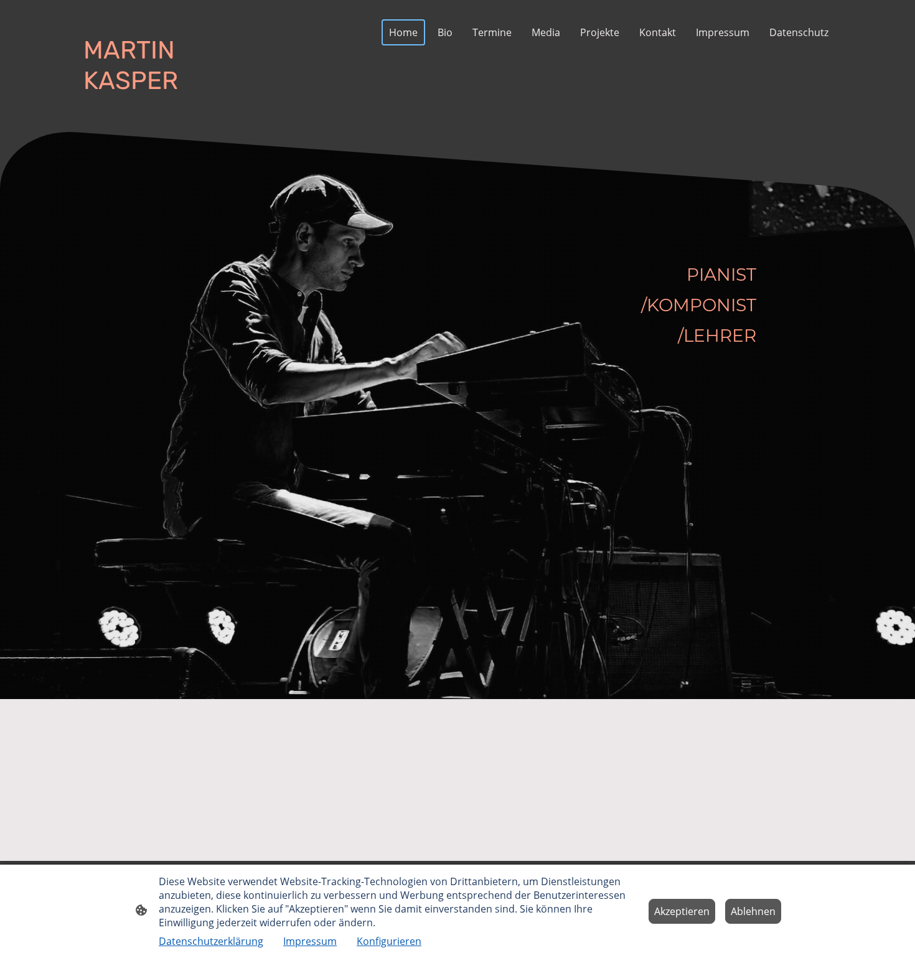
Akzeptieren (682, 911)
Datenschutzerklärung (211, 941)
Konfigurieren (389, 941)
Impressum (310, 941)
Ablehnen (753, 911)
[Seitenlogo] (134, 106)
